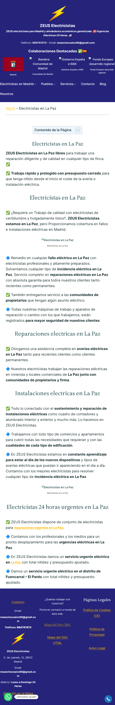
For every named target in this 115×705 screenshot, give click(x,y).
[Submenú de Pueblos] (54, 84)
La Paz (16, 562)
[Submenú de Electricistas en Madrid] (35, 84)
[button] (8, 697)
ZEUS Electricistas (57, 25)
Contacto (18, 602)
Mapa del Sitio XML (57, 625)
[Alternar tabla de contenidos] (76, 130)
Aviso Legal (97, 648)
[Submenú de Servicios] (75, 84)
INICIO (10, 108)
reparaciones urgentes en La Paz (38, 528)
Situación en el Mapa (18, 693)
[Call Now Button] (108, 699)
